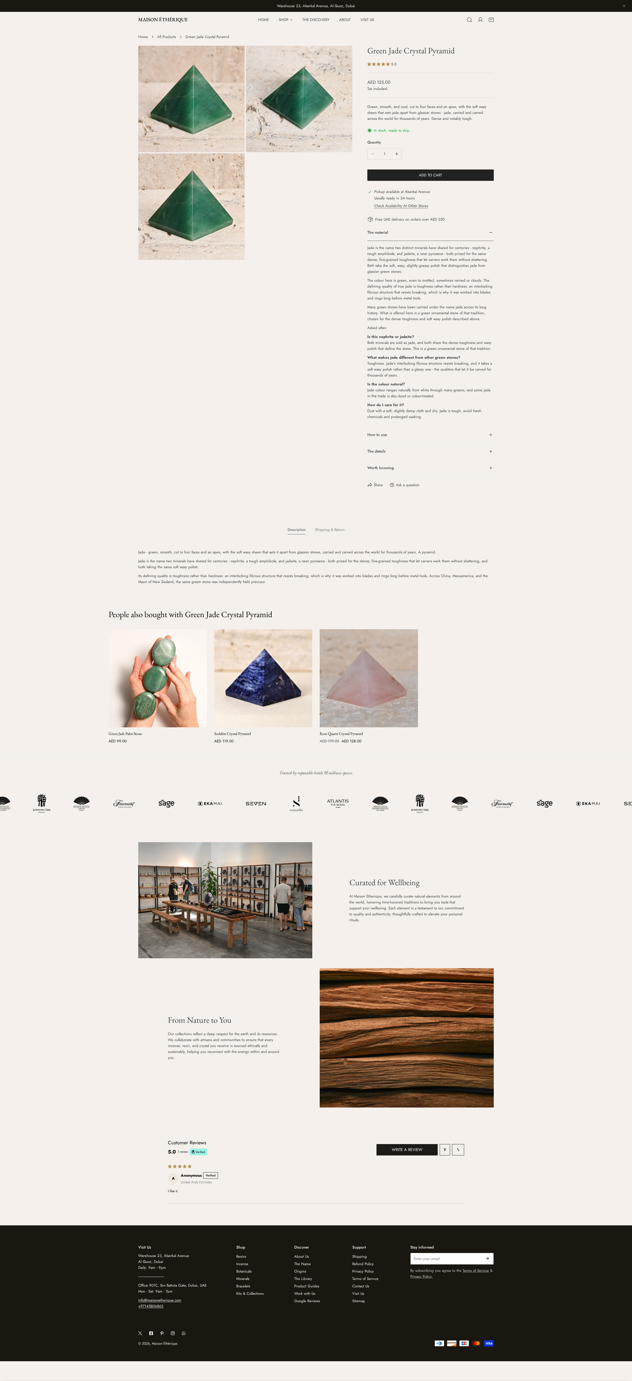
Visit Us (358, 1293)
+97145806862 (150, 1306)
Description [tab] (297, 529)
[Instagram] (172, 1333)
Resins (241, 1256)
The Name (302, 1264)
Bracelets (243, 1286)
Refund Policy (363, 1264)
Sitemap (358, 1301)
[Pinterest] (162, 1333)
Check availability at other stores (401, 206)
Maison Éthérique (164, 1343)
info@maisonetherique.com (159, 1300)
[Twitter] (140, 1333)
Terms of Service (365, 1278)
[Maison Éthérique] (163, 19)
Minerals (242, 1278)
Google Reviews (307, 1301)
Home (143, 37)
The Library (303, 1278)
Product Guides (306, 1286)
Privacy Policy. (421, 1276)
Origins (300, 1271)
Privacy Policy (363, 1271)
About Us (301, 1256)
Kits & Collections (250, 1293)
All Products (166, 37)
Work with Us (304, 1293)
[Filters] (445, 1149)
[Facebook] (151, 1333)
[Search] (469, 19)
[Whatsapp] (183, 1333)
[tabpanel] (316, 567)
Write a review (407, 1149)
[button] (491, 19)
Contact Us (360, 1286)
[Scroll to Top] (623, 1355)
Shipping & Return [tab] (330, 529)
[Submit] (487, 1258)
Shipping (359, 1256)
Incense (242, 1264)
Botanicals (244, 1271)
